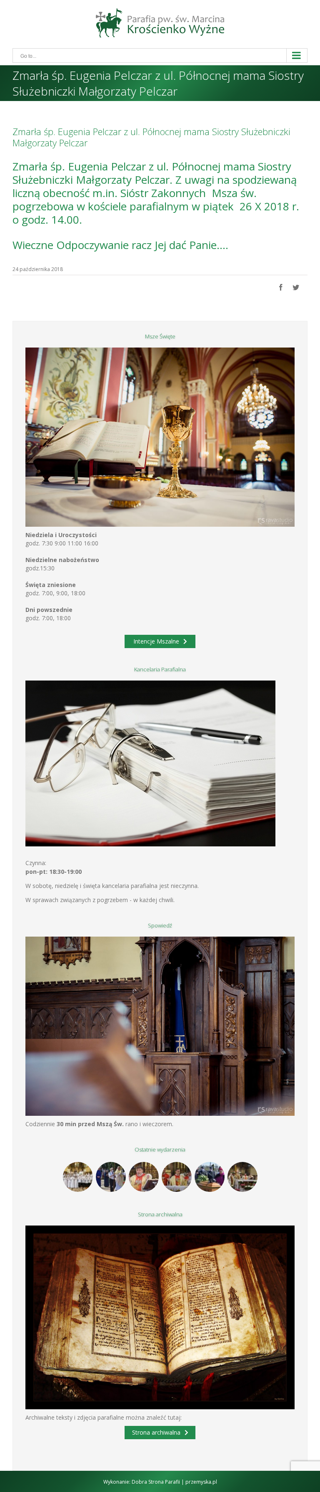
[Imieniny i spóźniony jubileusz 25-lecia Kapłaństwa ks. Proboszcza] (143, 1177)
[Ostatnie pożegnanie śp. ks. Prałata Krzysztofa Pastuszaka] (209, 1177)
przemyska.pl (201, 1481)
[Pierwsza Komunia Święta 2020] (77, 1177)
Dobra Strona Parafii (156, 1481)
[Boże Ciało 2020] (110, 1177)
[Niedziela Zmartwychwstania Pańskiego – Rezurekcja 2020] (242, 1177)
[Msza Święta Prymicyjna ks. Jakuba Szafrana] (176, 1177)
